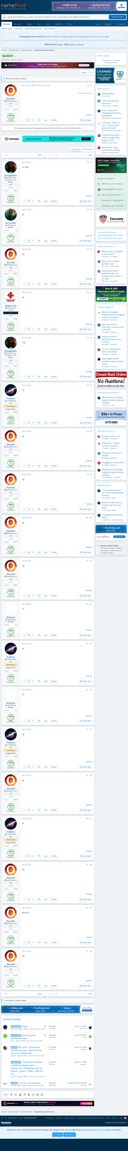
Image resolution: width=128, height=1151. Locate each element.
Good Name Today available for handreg (111, 148)
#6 (91, 338)
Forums (6, 24)
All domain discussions (33, 28)
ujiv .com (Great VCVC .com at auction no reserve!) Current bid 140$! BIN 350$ (113, 194)
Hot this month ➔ (106, 431)
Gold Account (10, 406)
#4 (91, 249)
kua (109, 96)
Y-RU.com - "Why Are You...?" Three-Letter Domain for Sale (111, 125)
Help (121, 1118)
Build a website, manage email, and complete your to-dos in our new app (64, 36)
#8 (91, 431)
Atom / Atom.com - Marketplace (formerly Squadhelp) (111, 113)
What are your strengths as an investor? (112, 252)
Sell (47, 24)
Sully (112, 405)
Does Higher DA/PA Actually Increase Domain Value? (113, 361)
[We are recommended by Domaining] (6, 1124)
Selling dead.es (108, 93)
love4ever (115, 106)
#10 (91, 517)
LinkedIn (117, 60)
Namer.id (14, 1029)
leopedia (14, 1056)
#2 (91, 162)
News (29, 24)
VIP (11, 104)
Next (90, 155)
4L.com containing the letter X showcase (111, 350)
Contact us (50, 1118)
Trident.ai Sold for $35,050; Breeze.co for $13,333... (111, 339)
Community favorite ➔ (108, 392)
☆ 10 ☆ (10, 106)
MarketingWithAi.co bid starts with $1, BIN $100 (113, 189)
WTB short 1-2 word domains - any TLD (110, 444)
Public (72, 44)
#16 (91, 775)
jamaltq (13, 1085)
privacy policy (92, 1129)
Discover (17, 24)
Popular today (6, 28)
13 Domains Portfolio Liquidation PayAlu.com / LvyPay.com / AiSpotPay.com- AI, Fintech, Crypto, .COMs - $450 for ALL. (27, 1068)
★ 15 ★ (10, 187)
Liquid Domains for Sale (36, 1029)
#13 (91, 644)
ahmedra (14, 1076)
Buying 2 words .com (111, 436)
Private (81, 44)
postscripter (114, 152)
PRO (10, 313)
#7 (91, 385)
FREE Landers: (50, 44)
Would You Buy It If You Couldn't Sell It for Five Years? (112, 505)
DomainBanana (118, 520)
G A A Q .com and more (29, 1083)
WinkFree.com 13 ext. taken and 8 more (113, 183)
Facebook (106, 60)
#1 (91, 85)
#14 (91, 690)
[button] (23, 24)
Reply (90, 115)
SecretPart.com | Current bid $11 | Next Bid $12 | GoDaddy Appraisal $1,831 (113, 205)
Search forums (49, 28)
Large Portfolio (11, 409)
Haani (13, 1041)
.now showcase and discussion (110, 102)
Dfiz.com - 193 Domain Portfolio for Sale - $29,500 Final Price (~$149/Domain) (26, 1050)
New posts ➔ (104, 88)
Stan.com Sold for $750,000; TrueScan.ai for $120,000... (113, 327)
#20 (91, 951)
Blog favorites (104, 485)
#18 (91, 865)
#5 (91, 292)
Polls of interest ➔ (106, 246)
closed (24, 1026)
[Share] (88, 85)
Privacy (114, 1118)
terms (101, 1129)
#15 (91, 729)
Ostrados (6, 60)
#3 (91, 209)
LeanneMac (112, 143)
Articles (115, 63)
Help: (66, 44)
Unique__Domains (114, 130)
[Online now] (11, 173)
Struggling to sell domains (113, 462)
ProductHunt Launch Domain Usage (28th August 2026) (111, 137)
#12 (91, 604)
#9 (91, 474)
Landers (58, 24)
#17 (91, 818)
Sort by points (87, 149)
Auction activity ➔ (106, 178)
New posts (18, 28)
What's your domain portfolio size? (110, 262)
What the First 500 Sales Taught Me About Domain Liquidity (113, 400)
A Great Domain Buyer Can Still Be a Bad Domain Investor (113, 493)
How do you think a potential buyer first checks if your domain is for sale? (111, 235)
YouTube (108, 63)
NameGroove (117, 118)
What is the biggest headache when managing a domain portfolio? (113, 315)
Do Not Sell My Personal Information (90, 1118)
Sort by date (76, 149)
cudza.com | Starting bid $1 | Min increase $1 (113, 200)
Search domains (118, 17)
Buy (39, 24)
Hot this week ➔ (105, 307)
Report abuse (70, 1118)
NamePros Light (16, 1118)
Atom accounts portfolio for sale (23, 1037)
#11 (91, 561)
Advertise (59, 1118)
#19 (91, 908)
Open (60, 44)
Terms (108, 1118)
